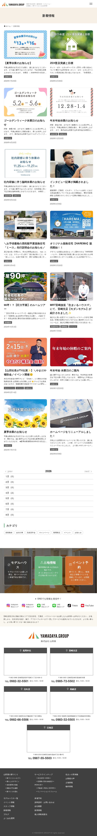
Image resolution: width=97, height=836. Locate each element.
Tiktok (75, 605)
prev (10, 471)
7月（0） (10, 509)
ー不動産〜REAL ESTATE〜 (45, 788)
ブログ (6, 814)
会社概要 (38, 806)
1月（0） (10, 476)
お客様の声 (70, 778)
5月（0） (10, 498)
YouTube (89, 605)
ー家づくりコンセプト (12, 778)
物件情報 (69, 786)
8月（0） (10, 514)
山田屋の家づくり (11, 774)
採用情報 (38, 810)
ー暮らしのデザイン (12, 781)
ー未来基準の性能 (11, 785)
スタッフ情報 (9, 806)
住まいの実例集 (72, 774)
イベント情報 (9, 802)
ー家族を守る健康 (11, 788)
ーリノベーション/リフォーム (45, 791)
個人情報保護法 (40, 814)
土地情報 (69, 782)
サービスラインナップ (43, 774)
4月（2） (10, 492)
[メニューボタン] (90, 3)
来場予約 (38, 798)
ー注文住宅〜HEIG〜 (43, 778)
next (87, 471)
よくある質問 (9, 818)
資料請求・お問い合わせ (44, 802)
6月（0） (10, 503)
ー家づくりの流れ (11, 791)
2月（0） (10, 481)
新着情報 (7, 810)
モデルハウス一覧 (11, 798)
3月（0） (10, 487)
